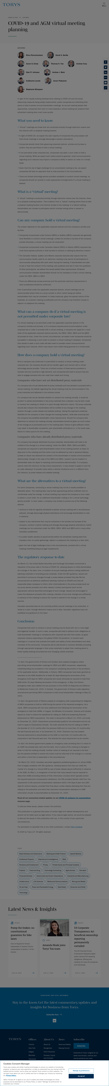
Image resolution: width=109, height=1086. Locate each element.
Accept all (81, 1076)
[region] (54, 1073)
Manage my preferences (81, 1070)
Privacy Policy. (11, 1075)
